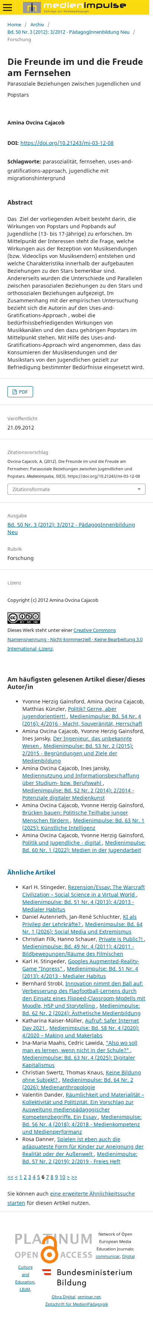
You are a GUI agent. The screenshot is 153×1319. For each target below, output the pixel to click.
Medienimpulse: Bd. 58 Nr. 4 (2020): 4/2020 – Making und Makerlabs (80, 1031)
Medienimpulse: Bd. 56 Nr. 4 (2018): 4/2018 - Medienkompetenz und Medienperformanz (81, 1124)
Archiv (37, 24)
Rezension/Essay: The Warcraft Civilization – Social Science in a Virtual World (83, 891)
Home (14, 24)
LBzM (25, 1289)
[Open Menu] (7, 7)
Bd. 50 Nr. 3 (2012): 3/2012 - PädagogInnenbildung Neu (68, 32)
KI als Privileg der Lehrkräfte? (79, 920)
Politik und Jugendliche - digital (62, 842)
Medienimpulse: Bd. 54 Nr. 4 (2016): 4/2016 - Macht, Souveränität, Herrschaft (82, 720)
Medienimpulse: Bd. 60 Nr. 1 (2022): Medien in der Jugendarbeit (84, 846)
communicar (108, 1256)
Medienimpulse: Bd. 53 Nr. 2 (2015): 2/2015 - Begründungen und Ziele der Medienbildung (77, 753)
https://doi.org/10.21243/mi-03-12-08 (67, 142)
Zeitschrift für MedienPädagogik (76, 1304)
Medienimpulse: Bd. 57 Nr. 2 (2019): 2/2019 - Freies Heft (79, 1157)
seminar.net (89, 1296)
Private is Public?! (121, 938)
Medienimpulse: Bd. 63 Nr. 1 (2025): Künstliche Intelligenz (83, 824)
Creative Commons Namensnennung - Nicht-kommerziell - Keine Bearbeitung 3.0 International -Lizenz (75, 639)
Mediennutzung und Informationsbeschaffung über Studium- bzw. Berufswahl (80, 779)
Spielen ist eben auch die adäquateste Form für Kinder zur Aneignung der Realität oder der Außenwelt (83, 1146)
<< (10, 1176)
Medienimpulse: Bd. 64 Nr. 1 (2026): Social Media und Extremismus (82, 928)
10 (62, 1176)
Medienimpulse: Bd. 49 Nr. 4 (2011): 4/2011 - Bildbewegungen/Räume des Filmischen (78, 950)
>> (74, 1176)
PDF (23, 391)
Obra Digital (63, 1296)
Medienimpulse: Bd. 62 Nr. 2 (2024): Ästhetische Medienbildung (81, 1009)
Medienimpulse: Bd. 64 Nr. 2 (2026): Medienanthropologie (77, 1083)
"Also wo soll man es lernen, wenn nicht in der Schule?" (79, 1046)
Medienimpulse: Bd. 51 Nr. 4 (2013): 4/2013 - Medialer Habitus (80, 972)
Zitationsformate (31, 489)
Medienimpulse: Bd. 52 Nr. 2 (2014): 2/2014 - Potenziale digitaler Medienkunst (78, 794)
